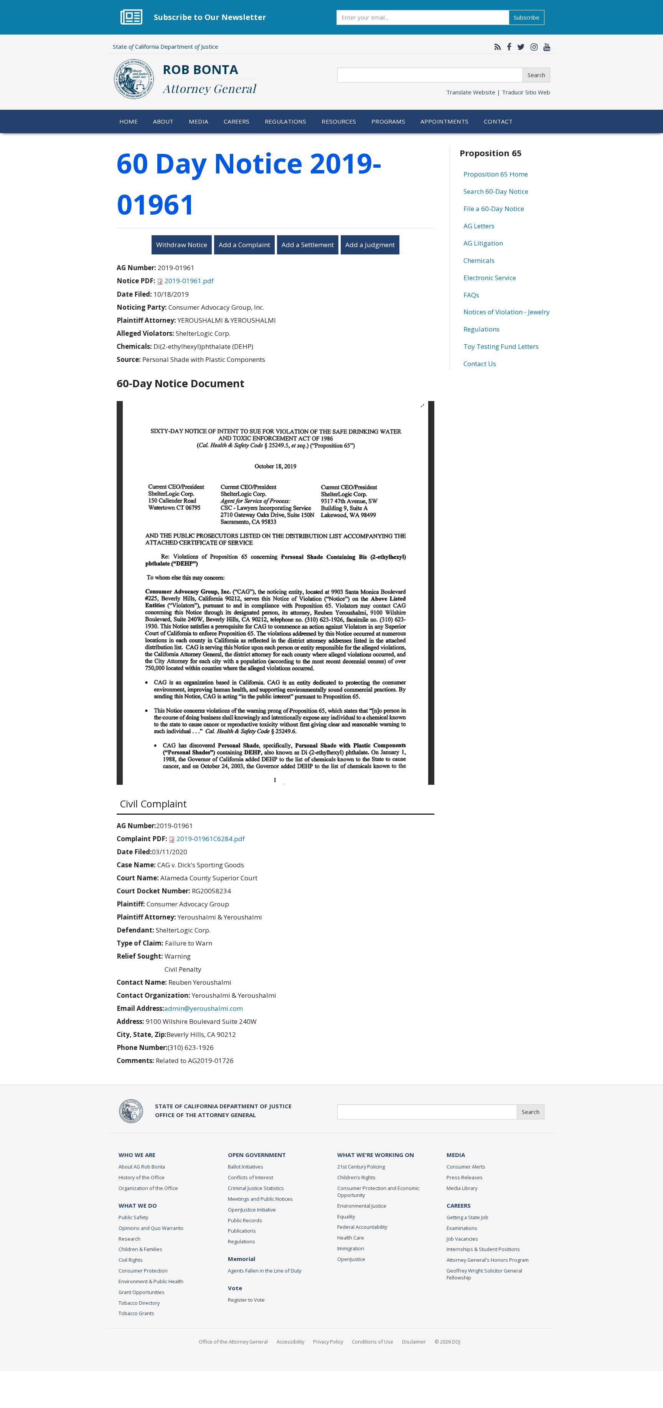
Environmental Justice (361, 1205)
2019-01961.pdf (189, 280)
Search (536, 75)
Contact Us (479, 363)
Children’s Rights (356, 1177)
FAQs (471, 295)
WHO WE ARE (137, 1155)
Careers (237, 121)
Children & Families (140, 1249)
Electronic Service (489, 277)
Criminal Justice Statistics (256, 1188)
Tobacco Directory (139, 1302)
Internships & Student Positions (483, 1249)
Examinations (462, 1228)
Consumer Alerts (466, 1166)
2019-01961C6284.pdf (210, 838)
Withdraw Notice (181, 244)
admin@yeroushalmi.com (203, 1008)
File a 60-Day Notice (493, 208)
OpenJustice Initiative (252, 1209)
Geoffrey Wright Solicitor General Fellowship (484, 1274)
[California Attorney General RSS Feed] (496, 46)
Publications (242, 1230)
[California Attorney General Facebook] (507, 46)
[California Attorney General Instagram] (532, 46)
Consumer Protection (143, 1270)
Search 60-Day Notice (495, 191)
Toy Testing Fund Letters (501, 346)
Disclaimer (414, 1341)
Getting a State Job (467, 1217)
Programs (388, 121)
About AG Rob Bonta (142, 1166)
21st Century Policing (361, 1166)
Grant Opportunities (142, 1292)
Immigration (350, 1248)
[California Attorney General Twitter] (519, 46)
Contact (498, 121)
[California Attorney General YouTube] (544, 46)
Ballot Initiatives (245, 1166)
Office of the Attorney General (233, 1341)
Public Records (245, 1220)
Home (128, 121)
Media (198, 121)
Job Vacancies (462, 1238)
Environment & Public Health (151, 1281)
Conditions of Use (372, 1341)
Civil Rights (131, 1259)
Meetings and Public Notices (260, 1198)
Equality (346, 1216)
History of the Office (142, 1177)
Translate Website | (498, 92)
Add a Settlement (308, 244)
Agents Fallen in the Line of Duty (264, 1270)
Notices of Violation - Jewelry (506, 311)
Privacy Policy (328, 1341)
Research (129, 1238)
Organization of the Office (148, 1188)
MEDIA (456, 1155)
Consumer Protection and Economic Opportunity (378, 1191)
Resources (339, 121)
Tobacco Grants (136, 1313)
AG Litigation (483, 243)
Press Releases (465, 1177)
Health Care (350, 1237)
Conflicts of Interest (250, 1177)
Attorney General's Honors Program (488, 1259)
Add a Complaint (244, 244)
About (163, 121)
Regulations (285, 121)
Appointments (445, 121)
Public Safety (133, 1217)
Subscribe (526, 17)
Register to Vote (246, 1299)
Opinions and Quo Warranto (151, 1228)
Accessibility (290, 1341)
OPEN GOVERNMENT (257, 1155)
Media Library (462, 1188)
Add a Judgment (370, 244)
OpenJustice (351, 1259)
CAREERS (459, 1205)
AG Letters (479, 225)
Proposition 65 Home (495, 174)
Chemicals (479, 260)
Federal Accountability (362, 1226)
